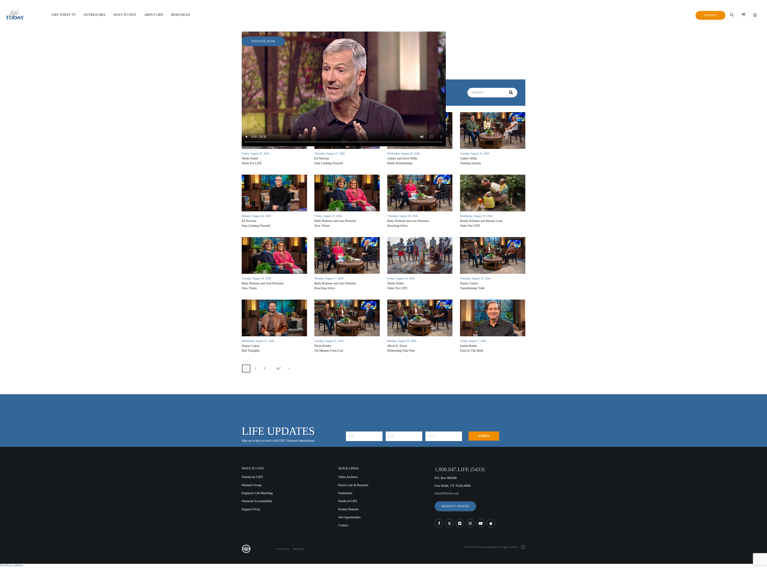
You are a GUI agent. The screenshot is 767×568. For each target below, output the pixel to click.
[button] (455, 506)
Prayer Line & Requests (353, 485)
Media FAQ (298, 549)
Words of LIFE (347, 501)
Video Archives (348, 477)
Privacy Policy (283, 549)
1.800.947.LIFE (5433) (460, 469)
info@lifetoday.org (446, 493)
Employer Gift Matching (257, 493)
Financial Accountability (257, 501)
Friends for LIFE (252, 477)
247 (278, 368)
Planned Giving (251, 485)
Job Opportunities (349, 517)
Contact (343, 525)
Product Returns (348, 509)
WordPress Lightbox (11, 565)
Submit (484, 435)
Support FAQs (251, 509)
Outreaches (345, 493)
